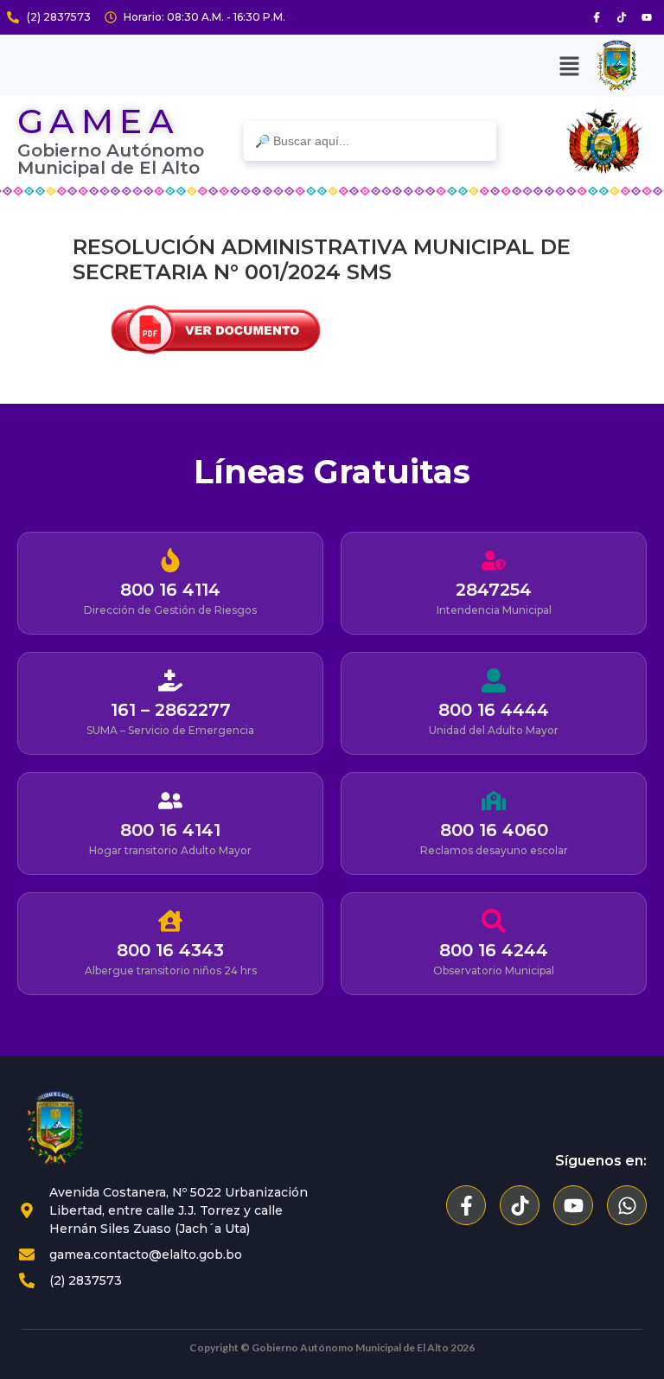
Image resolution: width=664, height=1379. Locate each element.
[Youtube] (646, 17)
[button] (569, 65)
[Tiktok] (621, 17)
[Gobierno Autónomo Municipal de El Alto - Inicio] (103, 1128)
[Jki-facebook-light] (596, 17)
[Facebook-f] (466, 1205)
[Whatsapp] (627, 1205)
